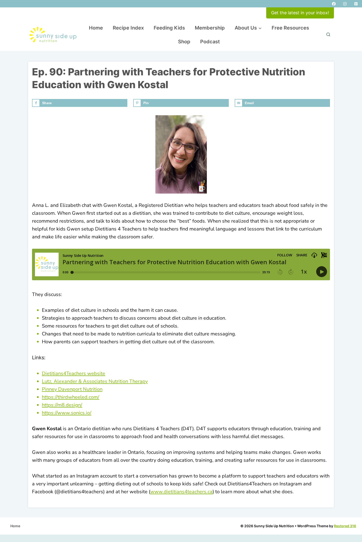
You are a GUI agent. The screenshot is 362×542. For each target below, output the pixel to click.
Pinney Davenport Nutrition (72, 389)
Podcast (210, 42)
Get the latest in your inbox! (300, 12)
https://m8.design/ (62, 405)
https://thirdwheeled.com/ (70, 397)
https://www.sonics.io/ (66, 413)
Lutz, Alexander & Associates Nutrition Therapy (95, 381)
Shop (184, 42)
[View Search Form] (328, 34)
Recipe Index (128, 28)
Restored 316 (345, 526)
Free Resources (290, 28)
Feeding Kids (169, 28)
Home (96, 28)
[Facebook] (333, 3)
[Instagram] (344, 3)
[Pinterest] (356, 3)
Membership (210, 28)
